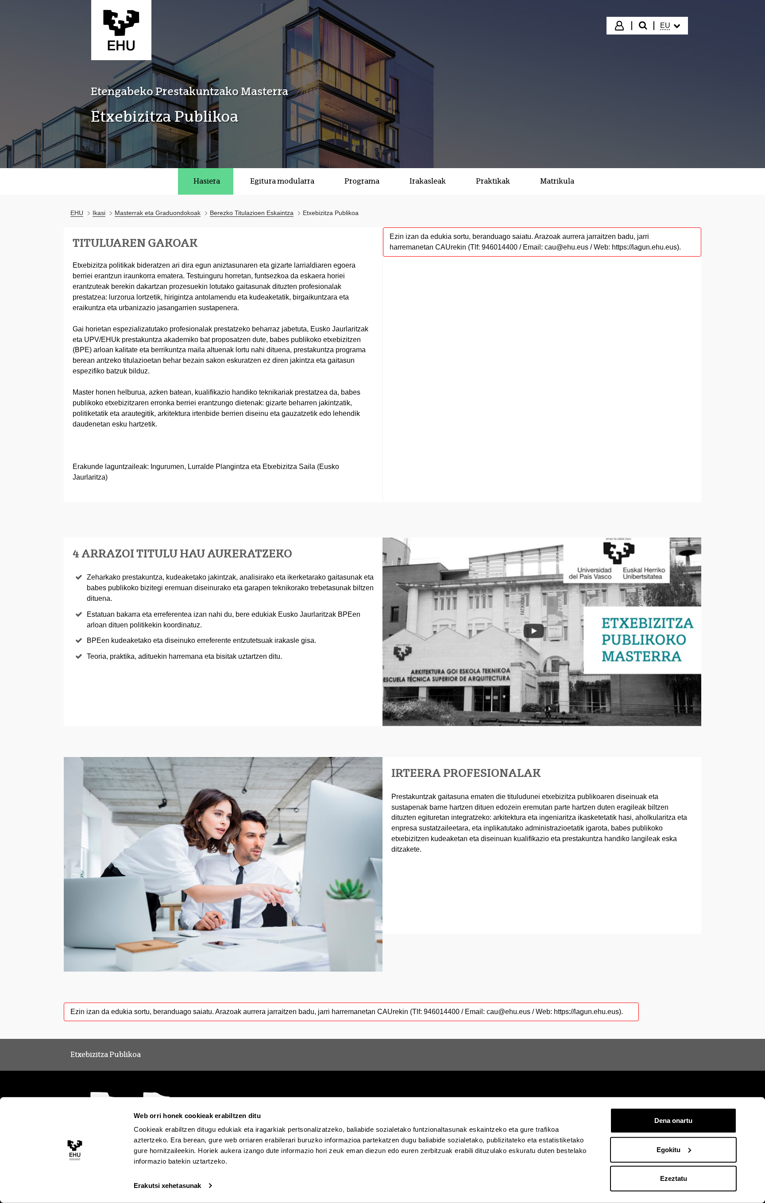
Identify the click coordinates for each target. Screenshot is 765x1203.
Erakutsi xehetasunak (167, 1185)
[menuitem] (670, 26)
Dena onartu (673, 1120)
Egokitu (668, 1149)
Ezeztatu (673, 1178)
